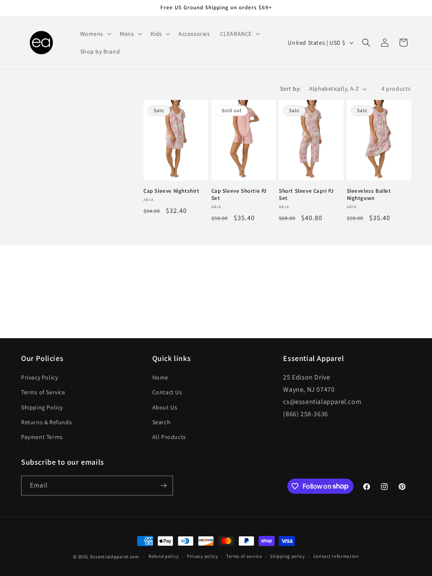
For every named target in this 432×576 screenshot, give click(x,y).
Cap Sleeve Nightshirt (171, 191)
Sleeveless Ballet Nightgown (369, 195)
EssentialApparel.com (114, 557)
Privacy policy (202, 556)
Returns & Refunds (46, 422)
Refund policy (163, 556)
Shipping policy (287, 556)
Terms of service (244, 556)
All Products (169, 437)
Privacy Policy (39, 377)
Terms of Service (43, 392)
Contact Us (167, 392)
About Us (165, 407)
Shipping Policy (42, 407)
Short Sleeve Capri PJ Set (306, 195)
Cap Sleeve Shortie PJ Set (239, 195)
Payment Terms (42, 437)
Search (161, 422)
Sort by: (290, 88)
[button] (95, 34)
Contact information (336, 556)
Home (160, 377)
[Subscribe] (163, 485)
